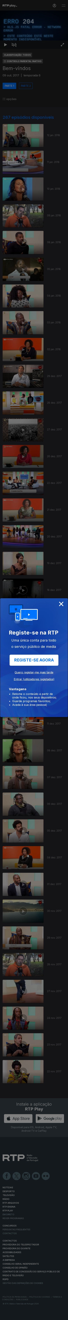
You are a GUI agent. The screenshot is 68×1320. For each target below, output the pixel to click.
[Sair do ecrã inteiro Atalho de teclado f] (62, 1316)
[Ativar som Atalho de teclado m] (14, 1316)
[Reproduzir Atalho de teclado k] (5, 1316)
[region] (34, 660)
